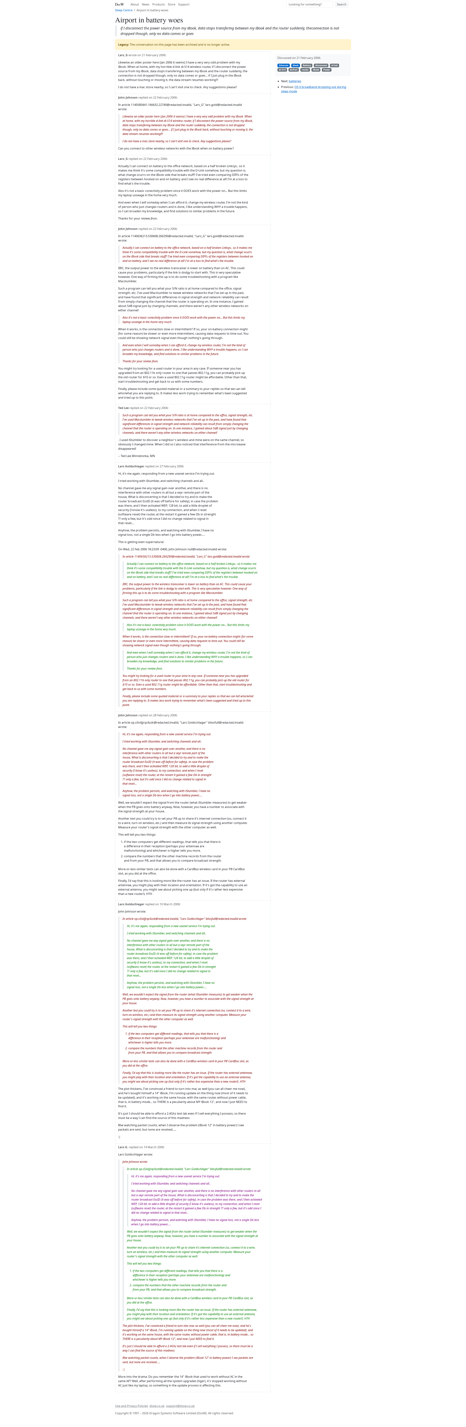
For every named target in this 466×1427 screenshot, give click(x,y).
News (145, 4)
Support (183, 4)
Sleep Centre (124, 10)
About (135, 4)
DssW (119, 4)
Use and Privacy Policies (131, 1406)
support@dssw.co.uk (180, 1406)
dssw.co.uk (157, 1406)
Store (171, 4)
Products (158, 4)
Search (341, 4)
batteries (295, 81)
